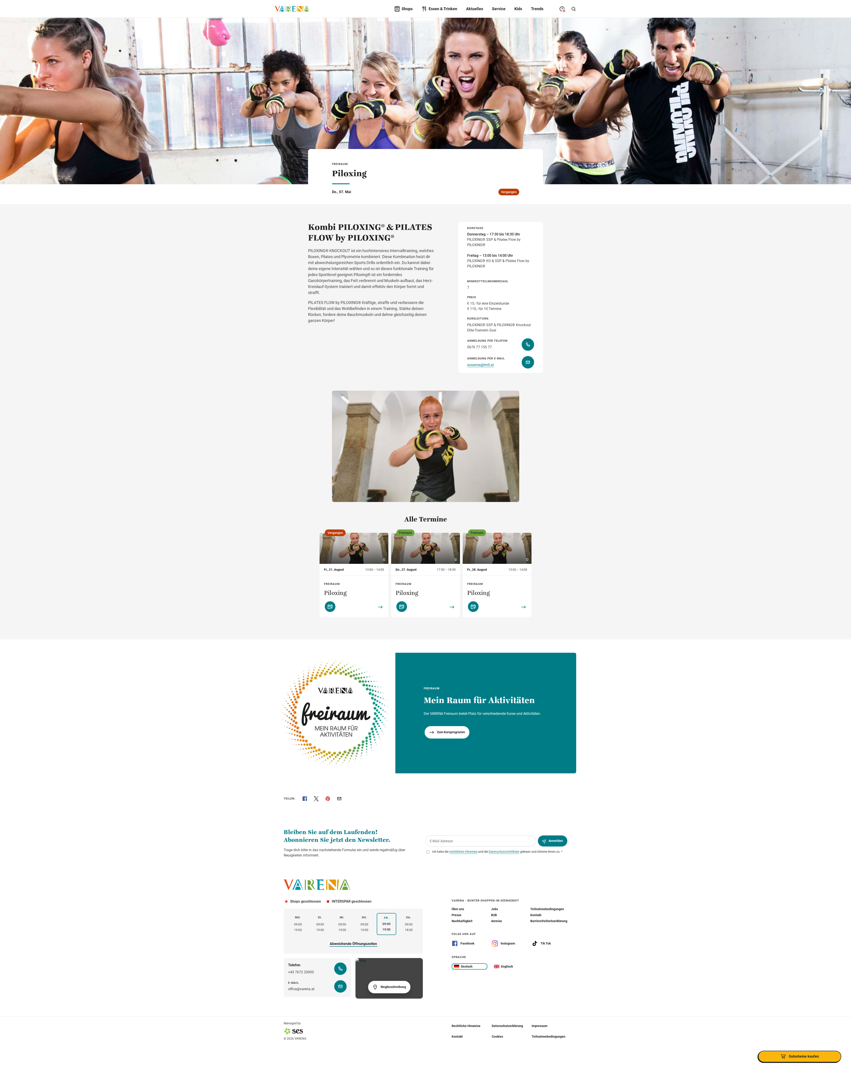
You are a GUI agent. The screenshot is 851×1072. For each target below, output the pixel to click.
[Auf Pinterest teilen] (328, 799)
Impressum (539, 1025)
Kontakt (457, 1036)
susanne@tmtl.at (480, 365)
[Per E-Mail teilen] (339, 799)
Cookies (497, 1036)
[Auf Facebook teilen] (305, 799)
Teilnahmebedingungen (548, 1036)
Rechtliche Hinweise (466, 1025)
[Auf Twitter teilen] (316, 799)
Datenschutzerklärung (507, 1025)
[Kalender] (330, 606)
